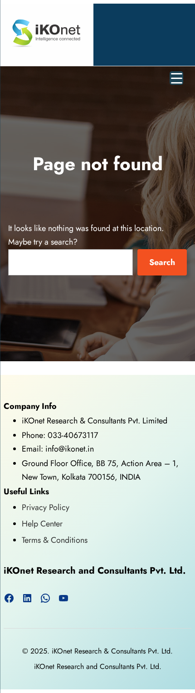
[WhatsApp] (45, 598)
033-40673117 (73, 435)
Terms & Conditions (55, 540)
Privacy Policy (45, 507)
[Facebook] (9, 598)
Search (162, 262)
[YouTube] (63, 598)
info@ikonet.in (68, 449)
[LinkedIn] (27, 598)
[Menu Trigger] (176, 78)
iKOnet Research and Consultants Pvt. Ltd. (95, 570)
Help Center (42, 524)
